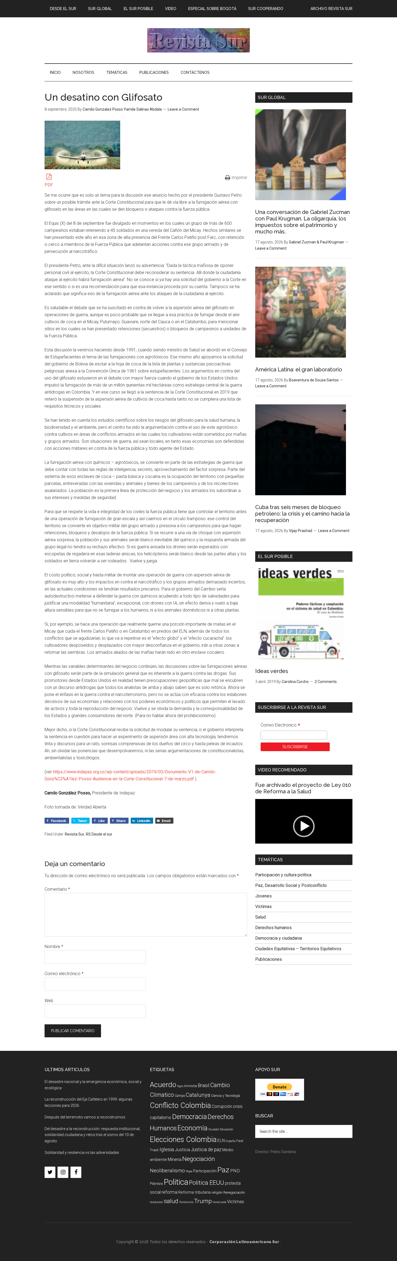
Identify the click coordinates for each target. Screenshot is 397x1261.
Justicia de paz (206, 1149)
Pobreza (156, 1183)
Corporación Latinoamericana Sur (198, 40)
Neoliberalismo (167, 1170)
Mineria (174, 1159)
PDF (49, 184)
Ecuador (213, 1129)
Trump (203, 1201)
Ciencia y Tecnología (225, 1096)
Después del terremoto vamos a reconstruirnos (85, 1117)
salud (171, 1200)
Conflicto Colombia (180, 1105)
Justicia (182, 1149)
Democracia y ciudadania (278, 938)
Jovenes (263, 896)
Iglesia (167, 1149)
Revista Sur (74, 834)
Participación (205, 1170)
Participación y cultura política (283, 874)
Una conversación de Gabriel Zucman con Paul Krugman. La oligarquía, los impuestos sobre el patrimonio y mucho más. (302, 222)
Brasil (203, 1085)
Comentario (57, 889)
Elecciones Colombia (183, 1139)
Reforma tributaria (194, 1192)
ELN (221, 1140)
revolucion (156, 1202)
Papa (189, 1171)
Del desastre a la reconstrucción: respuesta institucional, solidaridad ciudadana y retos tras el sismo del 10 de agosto (92, 1135)
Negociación (198, 1159)
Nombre (54, 946)
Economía (192, 1128)
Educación (226, 1129)
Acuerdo (163, 1084)
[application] (303, 826)
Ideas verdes (271, 671)
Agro (180, 1086)
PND (235, 1170)
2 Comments (326, 681)
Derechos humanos (273, 927)
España (230, 1141)
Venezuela (219, 1202)
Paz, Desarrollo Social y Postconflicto (291, 885)
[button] (304, 826)
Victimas (263, 906)
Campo (180, 1096)
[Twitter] (50, 1172)
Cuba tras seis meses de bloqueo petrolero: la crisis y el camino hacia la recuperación (302, 513)
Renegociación (234, 1192)
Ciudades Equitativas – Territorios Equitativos (298, 948)
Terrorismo (186, 1202)
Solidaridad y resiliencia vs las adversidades (82, 1152)
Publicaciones (268, 959)
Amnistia (190, 1086)
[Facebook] (75, 1172)
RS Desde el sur (99, 834)
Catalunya (198, 1095)
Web (49, 1000)
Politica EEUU (206, 1182)
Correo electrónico (64, 973)
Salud (260, 917)
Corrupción (222, 1106)
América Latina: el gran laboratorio (298, 369)
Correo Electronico (280, 725)
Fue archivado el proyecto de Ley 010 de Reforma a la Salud (303, 788)
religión (217, 1192)
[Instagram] (63, 1172)
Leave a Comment (183, 109)
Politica (176, 1182)
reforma (169, 1192)
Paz (223, 1170)
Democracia (189, 1117)
